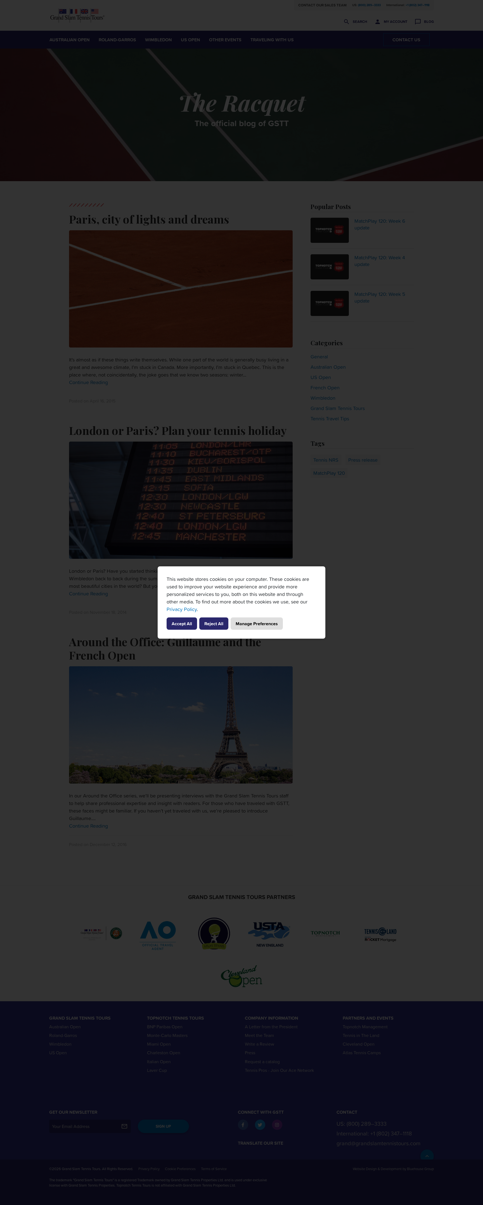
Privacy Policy (182, 609)
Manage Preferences (257, 623)
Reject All (213, 623)
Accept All (182, 623)
